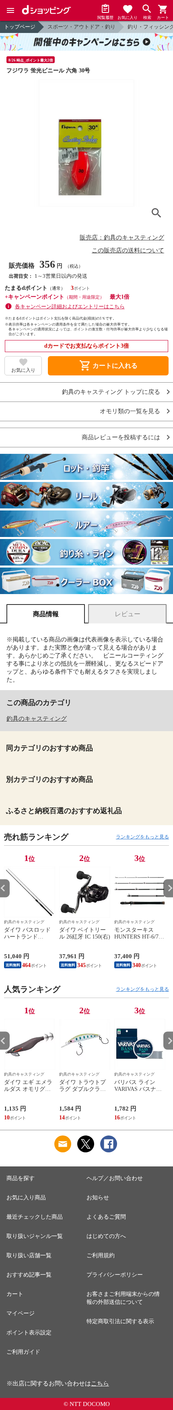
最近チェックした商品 (34, 1217)
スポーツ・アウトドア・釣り (81, 27)
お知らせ (97, 1198)
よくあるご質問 (106, 1217)
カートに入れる (108, 366)
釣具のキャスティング (36, 718)
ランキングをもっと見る (142, 837)
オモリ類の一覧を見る (130, 411)
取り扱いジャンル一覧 (34, 1236)
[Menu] (10, 10)
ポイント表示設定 (28, 1333)
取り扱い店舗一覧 (28, 1255)
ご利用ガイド (23, 1352)
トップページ (19, 27)
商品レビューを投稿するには (121, 437)
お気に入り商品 (26, 1198)
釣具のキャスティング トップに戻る (111, 392)
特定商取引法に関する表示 (120, 1321)
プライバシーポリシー (114, 1275)
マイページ (20, 1313)
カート (14, 1294)
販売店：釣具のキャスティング (122, 237)
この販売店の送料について (128, 250)
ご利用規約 (100, 1255)
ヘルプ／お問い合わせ (114, 1178)
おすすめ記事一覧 (28, 1275)
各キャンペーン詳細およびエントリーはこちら (70, 306)
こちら (100, 1383)
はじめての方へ (106, 1236)
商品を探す (20, 1178)
